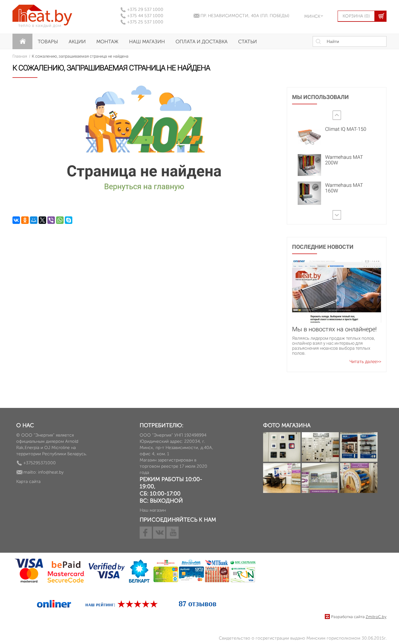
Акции (77, 42)
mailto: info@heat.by (43, 472)
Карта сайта (28, 481)
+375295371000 (39, 463)
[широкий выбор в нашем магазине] (358, 478)
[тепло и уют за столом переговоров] (320, 478)
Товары (48, 42)
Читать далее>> (365, 361)
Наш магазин (147, 42)
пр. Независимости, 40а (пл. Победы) (244, 15)
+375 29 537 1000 (145, 9)
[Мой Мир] (33, 220)
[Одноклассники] (25, 220)
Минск (312, 16)
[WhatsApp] (60, 220)
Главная (19, 56)
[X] (42, 220)
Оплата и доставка (201, 42)
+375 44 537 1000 (145, 15)
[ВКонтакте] (16, 220)
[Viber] (51, 220)
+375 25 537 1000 (145, 22)
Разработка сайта (359, 616)
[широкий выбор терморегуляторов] (358, 448)
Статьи (247, 42)
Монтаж (107, 42)
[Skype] (68, 220)
